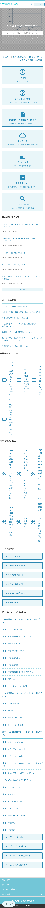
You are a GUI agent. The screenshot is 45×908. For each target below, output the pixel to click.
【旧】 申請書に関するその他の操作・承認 (19, 672)
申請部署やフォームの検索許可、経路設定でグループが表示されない (21, 325)
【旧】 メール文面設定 (11, 809)
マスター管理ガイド (15, 584)
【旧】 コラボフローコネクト (13, 749)
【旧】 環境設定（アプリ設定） (14, 816)
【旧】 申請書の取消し (11, 658)
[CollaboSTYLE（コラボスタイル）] (22, 900)
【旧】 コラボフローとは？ (13, 629)
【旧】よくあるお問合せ (17, 865)
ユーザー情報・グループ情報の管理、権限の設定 (11, 474)
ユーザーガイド (14, 556)
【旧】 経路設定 (8, 710)
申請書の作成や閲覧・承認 (26, 380)
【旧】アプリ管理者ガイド (18, 846)
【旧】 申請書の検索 (10, 665)
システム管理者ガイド (16, 565)
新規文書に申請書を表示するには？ (15, 318)
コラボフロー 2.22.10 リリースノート (15, 265)
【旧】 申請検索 (8, 830)
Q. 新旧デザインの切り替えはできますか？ (18, 332)
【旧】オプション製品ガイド (19, 856)
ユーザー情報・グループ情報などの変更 (40, 522)
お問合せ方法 (33, 57)
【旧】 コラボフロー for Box (13, 756)
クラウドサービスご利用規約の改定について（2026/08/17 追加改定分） (22, 278)
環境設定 (26, 522)
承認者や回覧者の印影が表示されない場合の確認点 (21, 312)
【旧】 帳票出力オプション (13, 742)
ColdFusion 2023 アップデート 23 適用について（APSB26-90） (18, 240)
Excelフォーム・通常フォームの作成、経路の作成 (26, 474)
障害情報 (39, 60)
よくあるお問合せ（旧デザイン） (17, 780)
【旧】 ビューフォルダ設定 (13, 801)
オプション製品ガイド (16, 593)
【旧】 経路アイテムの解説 (13, 718)
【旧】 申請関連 (8, 823)
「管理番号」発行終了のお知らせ (13, 253)
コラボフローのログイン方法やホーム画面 (11, 380)
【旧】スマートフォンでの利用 (14, 686)
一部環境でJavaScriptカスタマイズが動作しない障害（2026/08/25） (20, 225)
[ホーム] (9, 4)
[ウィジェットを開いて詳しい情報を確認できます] (8, 904)
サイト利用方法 (19, 57)
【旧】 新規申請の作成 (11, 644)
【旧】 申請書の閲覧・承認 (13, 651)
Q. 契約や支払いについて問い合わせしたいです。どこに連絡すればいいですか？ (22, 339)
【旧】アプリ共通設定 (11, 703)
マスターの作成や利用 (11, 522)
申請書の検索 (40, 380)
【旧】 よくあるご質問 (11, 787)
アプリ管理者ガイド (15, 575)
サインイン (39, 4)
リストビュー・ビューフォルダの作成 (40, 474)
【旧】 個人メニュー (10, 679)
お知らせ (7, 57)
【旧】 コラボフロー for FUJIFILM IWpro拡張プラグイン (22, 764)
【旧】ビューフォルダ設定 (12, 725)
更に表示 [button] (30, 289)
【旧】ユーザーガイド (16, 837)
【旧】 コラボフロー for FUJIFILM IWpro (18, 773)
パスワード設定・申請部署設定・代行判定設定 (11, 419)
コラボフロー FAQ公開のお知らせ (14, 306)
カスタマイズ (13, 602)
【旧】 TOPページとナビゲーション (16, 636)
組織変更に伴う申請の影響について (15, 346)
